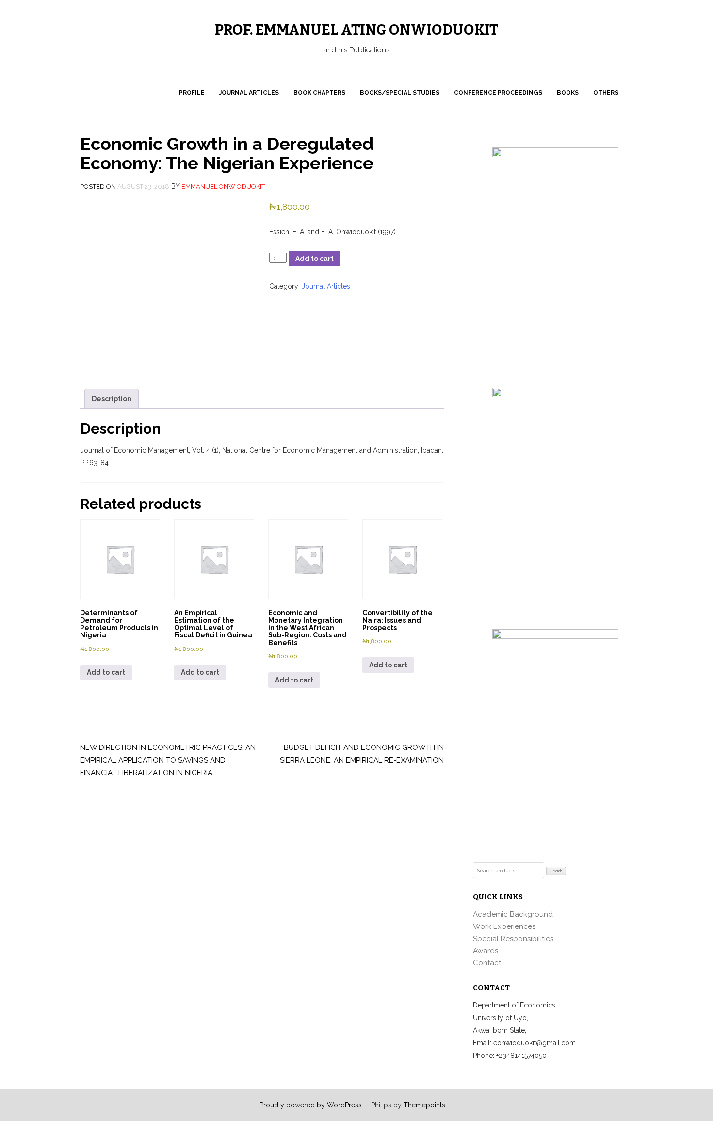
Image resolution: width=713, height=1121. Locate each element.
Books (568, 92)
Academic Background (513, 914)
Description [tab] (111, 399)
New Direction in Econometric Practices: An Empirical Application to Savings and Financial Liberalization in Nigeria (168, 760)
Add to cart (314, 258)
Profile (192, 92)
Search (556, 871)
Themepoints (424, 1105)
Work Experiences (504, 926)
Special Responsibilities (513, 938)
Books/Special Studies (399, 92)
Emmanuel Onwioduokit (223, 186)
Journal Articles (249, 92)
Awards (485, 950)
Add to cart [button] (106, 672)
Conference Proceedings (498, 92)
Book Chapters (319, 92)
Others (605, 92)
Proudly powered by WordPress (310, 1105)
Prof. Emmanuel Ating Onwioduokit (357, 30)
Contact (487, 963)
